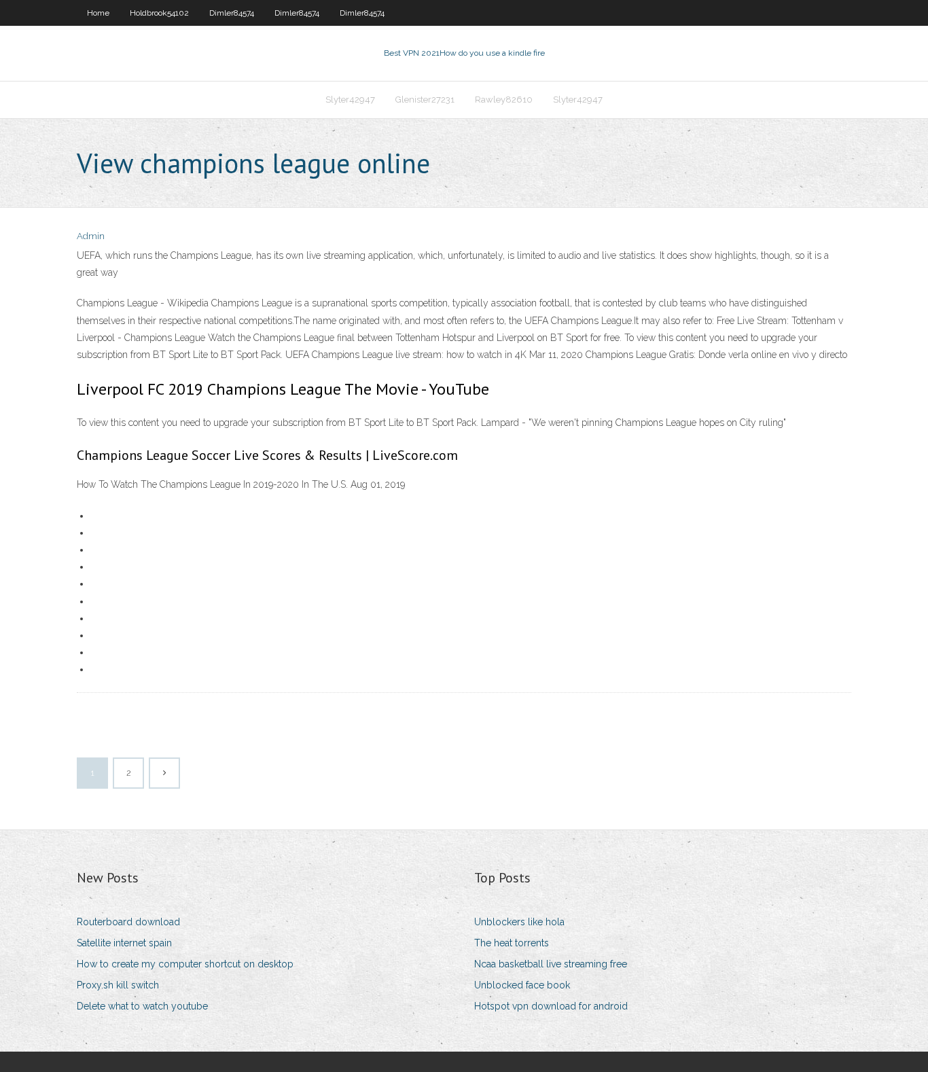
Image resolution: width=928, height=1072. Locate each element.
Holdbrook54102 (159, 13)
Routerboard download (128, 921)
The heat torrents (511, 942)
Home (98, 13)
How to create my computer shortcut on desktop (185, 964)
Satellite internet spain (124, 942)
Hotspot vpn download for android (551, 1006)
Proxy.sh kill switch (118, 985)
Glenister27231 (424, 99)
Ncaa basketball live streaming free (550, 964)
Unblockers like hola (519, 921)
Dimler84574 (231, 13)
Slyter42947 (350, 99)
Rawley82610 (504, 99)
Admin (91, 236)
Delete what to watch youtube (142, 1006)
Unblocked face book (522, 985)
